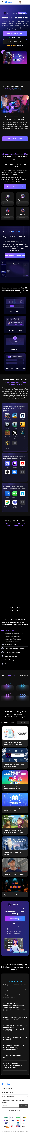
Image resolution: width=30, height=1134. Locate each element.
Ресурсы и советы (7, 1092)
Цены (14, 924)
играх (22, 633)
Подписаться (24, 1105)
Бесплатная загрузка (15, 919)
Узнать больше (22, 722)
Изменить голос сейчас (15, 33)
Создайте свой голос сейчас (15, 256)
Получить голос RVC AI (15, 41)
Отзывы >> (20, 46)
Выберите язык (15, 1110)
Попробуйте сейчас (14, 187)
